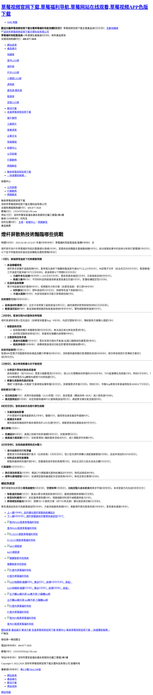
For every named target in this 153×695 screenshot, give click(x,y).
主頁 (21, 222)
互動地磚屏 (112, 28)
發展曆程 (12, 142)
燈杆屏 (10, 66)
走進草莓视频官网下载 (19, 112)
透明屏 (10, 84)
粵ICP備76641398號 (30, 669)
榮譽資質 (12, 130)
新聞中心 (12, 148)
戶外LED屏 (13, 72)
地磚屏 (10, 54)
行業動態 (12, 160)
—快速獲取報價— (16, 175)
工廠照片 (12, 124)
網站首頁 (12, 45)
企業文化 (12, 136)
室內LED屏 (13, 60)
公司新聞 (12, 154)
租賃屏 (10, 96)
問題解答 (12, 166)
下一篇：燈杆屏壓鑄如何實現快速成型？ (36, 516)
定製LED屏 (13, 102)
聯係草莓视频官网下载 (19, 172)
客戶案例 (12, 118)
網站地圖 (6, 692)
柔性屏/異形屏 (14, 90)
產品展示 (12, 48)
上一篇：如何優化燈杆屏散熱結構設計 (31, 512)
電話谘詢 (12, 686)
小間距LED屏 (14, 78)
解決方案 (12, 108)
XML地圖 (12, 22)
